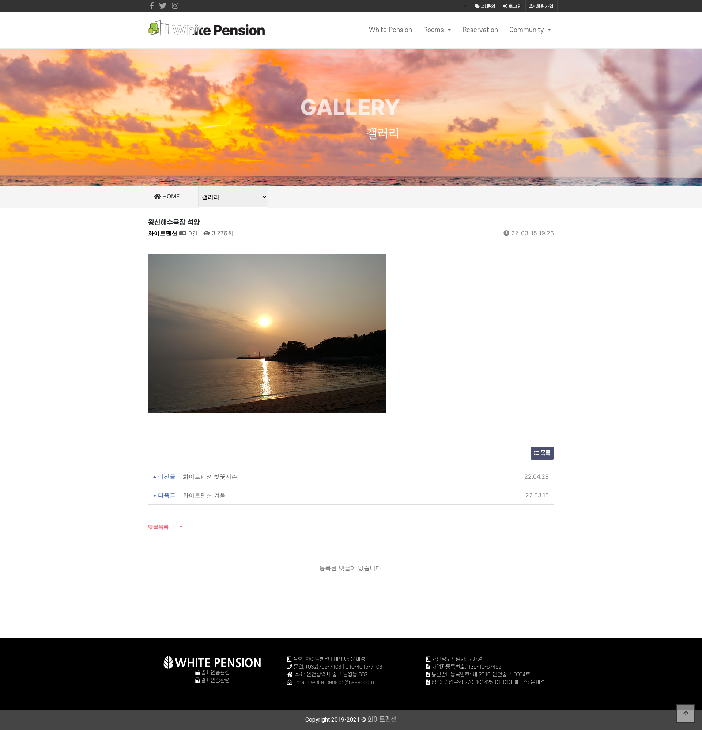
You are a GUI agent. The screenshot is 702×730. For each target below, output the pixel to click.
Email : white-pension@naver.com (334, 682)
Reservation (480, 30)
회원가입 (544, 6)
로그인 (514, 6)
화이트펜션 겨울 (204, 495)
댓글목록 (158, 527)
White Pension (390, 30)
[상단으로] (685, 713)
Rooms (434, 30)
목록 (544, 453)
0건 (192, 233)
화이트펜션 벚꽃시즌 (210, 476)
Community (527, 30)
